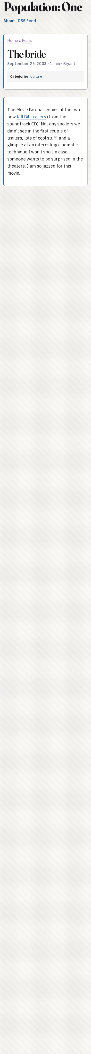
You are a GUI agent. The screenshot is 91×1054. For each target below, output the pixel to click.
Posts (27, 40)
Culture (36, 76)
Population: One (42, 6)
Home (12, 40)
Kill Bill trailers (31, 117)
